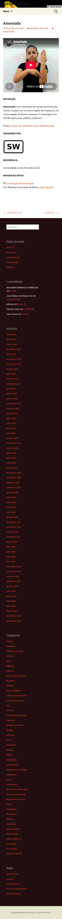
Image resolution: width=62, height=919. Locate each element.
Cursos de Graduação (16, 715)
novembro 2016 (13, 571)
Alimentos (11, 646)
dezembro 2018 (13, 472)
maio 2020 (11, 428)
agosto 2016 (12, 586)
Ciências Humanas (14, 700)
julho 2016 (11, 591)
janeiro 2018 (12, 517)
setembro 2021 (13, 383)
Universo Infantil (14, 853)
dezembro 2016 (13, 566)
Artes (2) (10, 247)
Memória (10, 267)
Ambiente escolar (14, 651)
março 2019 (11, 467)
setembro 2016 (13, 581)
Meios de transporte (16, 794)
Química (10, 819)
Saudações (11, 823)
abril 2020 (10, 433)
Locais (9, 779)
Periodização (12, 262)
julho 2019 (11, 452)
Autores (10, 670)
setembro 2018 (13, 487)
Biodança (10, 680)
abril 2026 (10, 339)
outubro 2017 (12, 531)
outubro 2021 (12, 378)
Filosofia (10, 735)
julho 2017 (11, 546)
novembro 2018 (13, 477)
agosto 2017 (12, 541)
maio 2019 (11, 462)
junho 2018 (11, 502)
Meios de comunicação (17, 789)
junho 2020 (11, 423)
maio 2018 (11, 507)
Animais (10, 656)
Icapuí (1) (51, 212)
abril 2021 (10, 388)
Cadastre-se (12, 873)
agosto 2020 (12, 413)
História (10, 749)
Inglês (9, 754)
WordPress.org (13, 893)
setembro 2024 (13, 364)
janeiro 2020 (12, 438)
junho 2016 (11, 596)
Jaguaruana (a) (13, 299)
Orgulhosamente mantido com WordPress (31, 912)
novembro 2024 (13, 359)
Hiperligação (47, 187)
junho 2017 (11, 551)
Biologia (10, 685)
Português (11, 809)
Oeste (13, 290)
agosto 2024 (12, 369)
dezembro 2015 (13, 615)
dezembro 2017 (13, 522)
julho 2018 (11, 497)
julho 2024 (11, 373)
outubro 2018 (12, 482)
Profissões (11, 814)
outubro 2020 (12, 408)
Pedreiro (25, 314)
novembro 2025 (13, 349)
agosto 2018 (12, 492)
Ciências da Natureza (16, 695)
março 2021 (11, 393)
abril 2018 (10, 512)
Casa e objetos (13, 690)
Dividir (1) (21, 304)
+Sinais (9, 641)
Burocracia (11, 252)
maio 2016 (11, 601)
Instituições (11, 759)
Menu (6, 11)
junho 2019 (11, 457)
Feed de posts (13, 883)
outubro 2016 (12, 576)
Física (9, 740)
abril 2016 (10, 606)
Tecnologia (11, 848)
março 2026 (11, 344)
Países (9, 804)
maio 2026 (11, 334)
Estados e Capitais (15, 725)
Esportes (10, 720)
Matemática (11, 784)
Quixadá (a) (12, 212)
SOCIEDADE (29, 309)
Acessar (10, 878)
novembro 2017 (13, 527)
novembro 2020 (13, 403)
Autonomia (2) (12, 257)
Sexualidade (12, 833)
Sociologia (11, 843)
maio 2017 (11, 556)
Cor (8, 705)
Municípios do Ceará (38, 28)
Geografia (11, 744)
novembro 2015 (13, 620)
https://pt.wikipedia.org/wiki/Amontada (32, 125)
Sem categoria (13, 828)
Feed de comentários (16, 888)
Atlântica (10, 665)
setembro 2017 (13, 536)
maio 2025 (11, 354)
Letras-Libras (12, 764)
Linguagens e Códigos (16, 769)
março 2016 (11, 610)
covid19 (10, 710)
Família (9, 730)
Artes (9, 661)
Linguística (11, 774)
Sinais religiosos (14, 838)
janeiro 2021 (12, 398)
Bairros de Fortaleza (16, 675)
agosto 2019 (12, 448)
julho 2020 (11, 418)
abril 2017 (10, 561)
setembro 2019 (13, 443)
